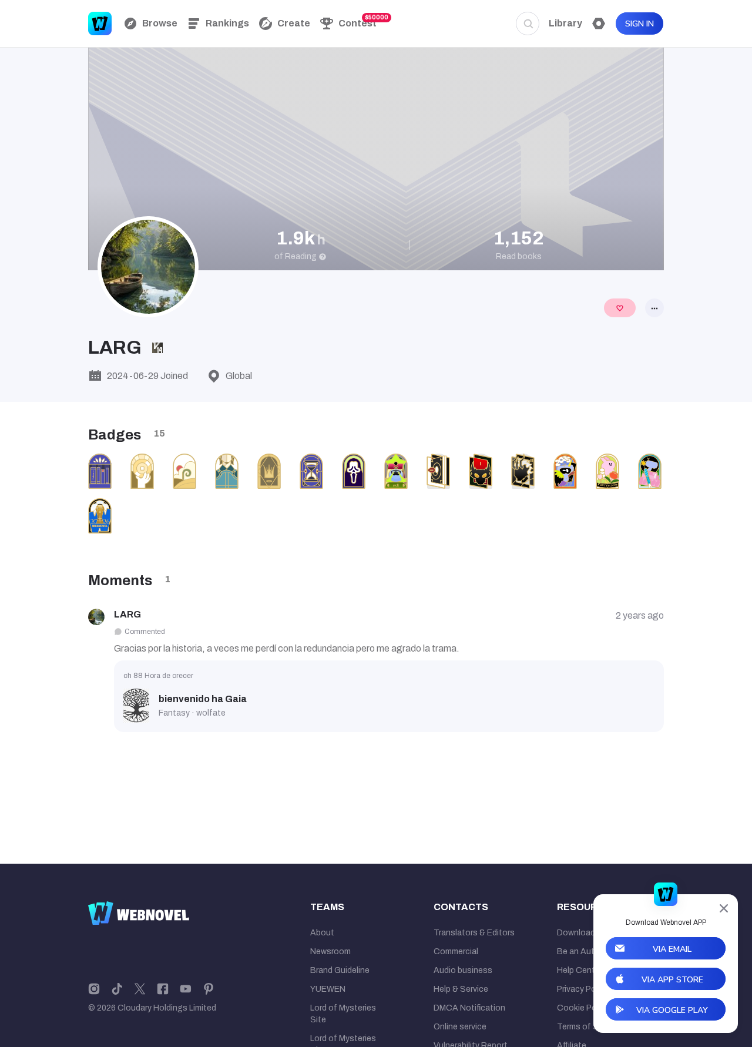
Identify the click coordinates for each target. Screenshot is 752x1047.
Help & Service (461, 989)
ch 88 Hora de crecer (158, 676)
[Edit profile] (620, 307)
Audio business (463, 970)
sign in (639, 23)
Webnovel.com (100, 23)
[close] (724, 908)
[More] (654, 307)
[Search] (527, 23)
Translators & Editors (474, 932)
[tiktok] (117, 988)
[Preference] (598, 23)
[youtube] (186, 988)
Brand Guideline (340, 970)
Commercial (456, 951)
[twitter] (140, 988)
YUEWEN (327, 989)
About (322, 932)
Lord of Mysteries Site (343, 1014)
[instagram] (94, 988)
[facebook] (163, 988)
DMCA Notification (469, 1008)
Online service (460, 1026)
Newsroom (330, 951)
